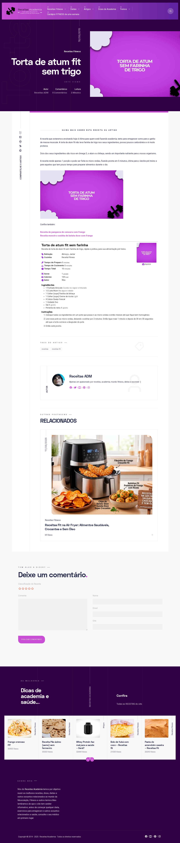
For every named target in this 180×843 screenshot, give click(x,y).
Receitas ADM (41, 92)
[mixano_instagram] (160, 837)
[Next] (92, 759)
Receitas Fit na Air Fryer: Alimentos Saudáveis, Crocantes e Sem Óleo (77, 527)
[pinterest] (84, 388)
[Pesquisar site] (170, 11)
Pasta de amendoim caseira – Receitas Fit (154, 745)
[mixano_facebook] (146, 837)
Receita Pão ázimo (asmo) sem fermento (51, 745)
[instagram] (89, 388)
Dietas (73, 9)
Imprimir (147, 264)
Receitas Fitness (55, 9)
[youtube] (80, 388)
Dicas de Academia (107, 9)
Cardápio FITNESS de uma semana (63, 14)
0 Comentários (59, 92)
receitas (45, 349)
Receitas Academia (34, 789)
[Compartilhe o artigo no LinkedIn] (21, 137)
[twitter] (75, 388)
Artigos (87, 9)
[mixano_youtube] (151, 837)
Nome (95, 595)
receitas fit (56, 349)
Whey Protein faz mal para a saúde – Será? (85, 745)
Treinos (123, 9)
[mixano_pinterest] (155, 837)
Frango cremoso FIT (16, 743)
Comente (22, 595)
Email (95, 608)
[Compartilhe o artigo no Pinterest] (21, 141)
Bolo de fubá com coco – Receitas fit (120, 745)
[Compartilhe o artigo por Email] (21, 133)
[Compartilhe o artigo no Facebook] (21, 150)
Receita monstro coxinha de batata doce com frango (66, 235)
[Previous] (88, 759)
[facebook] (71, 388)
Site (94, 621)
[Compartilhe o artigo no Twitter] (21, 146)
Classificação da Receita (29, 584)
